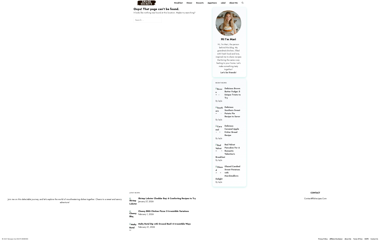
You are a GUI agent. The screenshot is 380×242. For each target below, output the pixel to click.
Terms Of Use (357, 239)
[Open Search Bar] (242, 2)
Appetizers (212, 3)
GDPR (366, 239)
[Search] (165, 20)
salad (223, 3)
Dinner (189, 3)
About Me (233, 3)
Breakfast (178, 3)
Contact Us (374, 239)
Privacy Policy (323, 239)
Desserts (200, 3)
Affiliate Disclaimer (336, 239)
